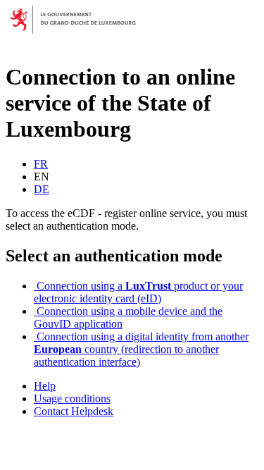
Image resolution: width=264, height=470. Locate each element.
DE (41, 189)
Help (45, 386)
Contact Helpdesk (73, 411)
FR (41, 164)
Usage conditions (72, 398)
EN (41, 177)
